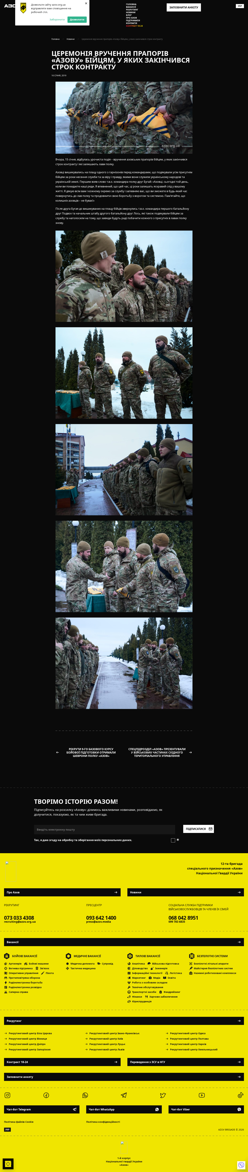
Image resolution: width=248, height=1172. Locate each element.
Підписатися (196, 829)
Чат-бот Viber (180, 1109)
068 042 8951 (183, 917)
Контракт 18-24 (134, 26)
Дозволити (77, 19)
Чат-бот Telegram (19, 1109)
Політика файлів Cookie (18, 1121)
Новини (130, 12)
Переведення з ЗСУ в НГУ (147, 1062)
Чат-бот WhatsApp (101, 1109)
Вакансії (131, 7)
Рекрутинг (132, 10)
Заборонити (57, 19)
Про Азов (131, 18)
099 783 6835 (177, 921)
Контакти (131, 23)
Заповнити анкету (20, 1077)
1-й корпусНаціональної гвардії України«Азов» (124, 1161)
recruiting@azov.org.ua (20, 921)
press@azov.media (98, 921)
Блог (129, 15)
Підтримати (133, 21)
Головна (131, 4)
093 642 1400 (101, 917)
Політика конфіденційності (103, 1121)
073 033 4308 (19, 917)
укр (240, 6)
